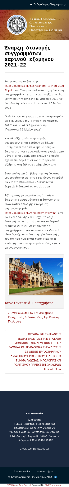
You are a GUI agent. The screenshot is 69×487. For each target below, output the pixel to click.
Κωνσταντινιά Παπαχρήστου (30, 303)
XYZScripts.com (53, 485)
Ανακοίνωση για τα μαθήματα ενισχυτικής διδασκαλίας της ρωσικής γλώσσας (34, 317)
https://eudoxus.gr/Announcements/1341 (31, 212)
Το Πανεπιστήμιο (42, 471)
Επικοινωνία (22, 471)
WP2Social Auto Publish (19, 485)
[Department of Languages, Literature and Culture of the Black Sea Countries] (34, 26)
